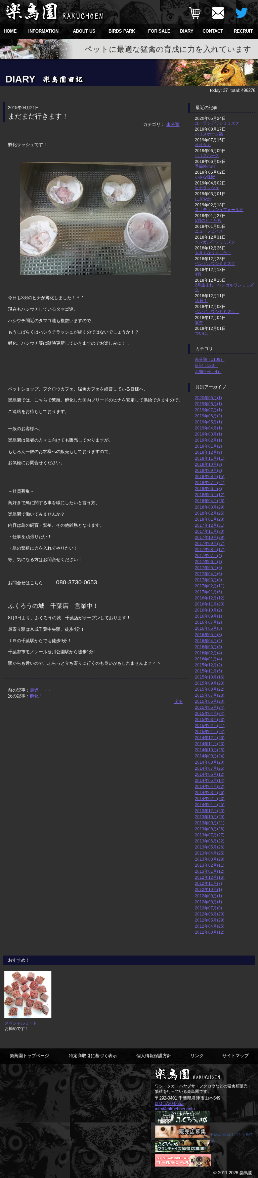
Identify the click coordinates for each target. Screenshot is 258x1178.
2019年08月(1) (208, 404)
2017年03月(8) (208, 580)
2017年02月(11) (209, 586)
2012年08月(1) (208, 902)
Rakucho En (221, 1134)
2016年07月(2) (208, 622)
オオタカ (203, 144)
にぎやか (203, 199)
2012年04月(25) (209, 926)
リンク (197, 1055)
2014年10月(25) (209, 750)
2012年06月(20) (209, 914)
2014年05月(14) (209, 780)
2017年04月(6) (208, 573)
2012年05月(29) (209, 920)
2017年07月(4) (208, 555)
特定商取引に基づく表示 (93, 1055)
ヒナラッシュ (207, 187)
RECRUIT (243, 31)
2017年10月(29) (209, 537)
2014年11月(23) (209, 743)
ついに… (203, 333)
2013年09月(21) (209, 823)
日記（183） (206, 365)
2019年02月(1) (208, 440)
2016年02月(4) (208, 653)
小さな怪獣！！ (209, 177)
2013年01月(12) (209, 871)
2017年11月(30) (209, 531)
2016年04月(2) (208, 640)
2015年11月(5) (208, 671)
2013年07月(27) (209, 835)
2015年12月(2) (208, 665)
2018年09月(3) (208, 470)
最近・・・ (41, 690)
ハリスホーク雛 (209, 134)
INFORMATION (43, 31)
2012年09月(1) (208, 896)
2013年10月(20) (209, 817)
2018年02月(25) (209, 513)
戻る (178, 701)
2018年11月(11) (209, 458)
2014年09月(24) (209, 756)
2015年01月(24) (209, 731)
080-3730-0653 (169, 1103)
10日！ (201, 300)
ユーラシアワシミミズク (217, 123)
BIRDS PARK (122, 31)
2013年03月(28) (209, 859)
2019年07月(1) (208, 410)
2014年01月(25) (209, 804)
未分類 (172, 124)
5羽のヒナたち (208, 220)
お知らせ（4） (208, 371)
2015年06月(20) (209, 701)
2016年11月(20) (209, 604)
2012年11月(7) (208, 883)
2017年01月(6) (208, 592)
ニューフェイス (209, 231)
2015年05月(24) (209, 707)
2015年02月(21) (209, 725)
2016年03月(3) (208, 647)
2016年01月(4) (208, 659)
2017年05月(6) (208, 567)
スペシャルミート (21, 1023)
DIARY (187, 31)
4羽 (198, 274)
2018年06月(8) (208, 488)
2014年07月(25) (209, 768)
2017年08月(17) (209, 549)
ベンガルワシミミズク (215, 242)
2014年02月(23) (209, 798)
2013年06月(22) (209, 841)
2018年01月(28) (209, 519)
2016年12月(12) (209, 598)
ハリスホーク (207, 155)
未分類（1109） (209, 359)
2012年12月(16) (209, 877)
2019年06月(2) (208, 416)
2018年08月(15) (209, 476)
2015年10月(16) (209, 677)
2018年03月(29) (209, 507)
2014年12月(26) (209, 737)
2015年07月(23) (209, 695)
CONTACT (213, 31)
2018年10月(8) (208, 464)
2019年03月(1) (208, 434)
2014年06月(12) (209, 774)
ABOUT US (84, 31)
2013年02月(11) (209, 865)
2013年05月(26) (209, 847)
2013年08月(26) (209, 829)
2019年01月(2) (208, 446)
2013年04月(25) (209, 853)
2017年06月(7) (208, 561)
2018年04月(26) (209, 500)
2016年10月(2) (208, 610)
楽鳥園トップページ (29, 1055)
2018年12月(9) (208, 452)
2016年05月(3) (208, 634)
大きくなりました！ (213, 252)
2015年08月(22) (209, 689)
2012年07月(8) (208, 908)
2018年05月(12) (209, 494)
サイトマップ (235, 1055)
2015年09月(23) (209, 683)
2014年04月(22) (209, 786)
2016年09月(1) (208, 616)
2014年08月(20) (209, 762)
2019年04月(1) (208, 428)
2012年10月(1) (208, 889)
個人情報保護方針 (153, 1055)
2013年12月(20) (209, 810)
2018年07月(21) (209, 482)
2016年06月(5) (208, 628)
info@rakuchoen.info (175, 1108)
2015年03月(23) (209, 719)
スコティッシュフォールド (219, 209)
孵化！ (36, 695)
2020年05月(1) (208, 397)
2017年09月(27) (209, 543)
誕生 (199, 322)
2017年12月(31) (209, 525)
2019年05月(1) (208, 422)
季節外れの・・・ (211, 166)
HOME (10, 31)
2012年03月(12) (209, 932)
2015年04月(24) (209, 713)
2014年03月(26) (209, 792)
